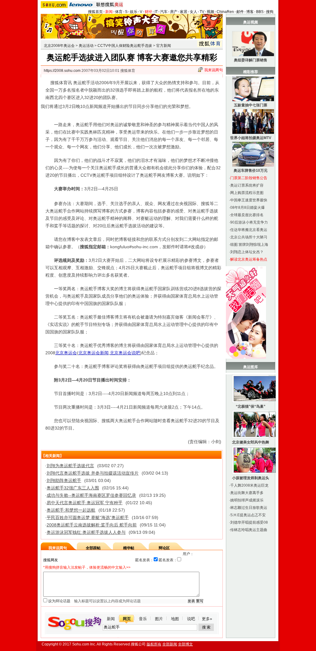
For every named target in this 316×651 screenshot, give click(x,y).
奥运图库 (250, 367)
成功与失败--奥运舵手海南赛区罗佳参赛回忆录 (91, 495)
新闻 (109, 12)
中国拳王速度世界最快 (248, 200)
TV (202, 12)
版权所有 (154, 644)
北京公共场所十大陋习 (248, 237)
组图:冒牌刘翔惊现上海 (249, 244)
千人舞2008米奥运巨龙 (249, 485)
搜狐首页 (95, 12)
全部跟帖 (93, 548)
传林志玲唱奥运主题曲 (248, 530)
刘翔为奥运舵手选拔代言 (70, 465)
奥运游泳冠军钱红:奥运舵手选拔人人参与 (86, 532)
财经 (148, 12)
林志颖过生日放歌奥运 (248, 507)
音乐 (143, 618)
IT (156, 12)
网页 (127, 618)
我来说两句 (213, 70)
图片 (159, 618)
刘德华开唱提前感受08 (249, 522)
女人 (193, 12)
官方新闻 (163, 45)
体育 (119, 12)
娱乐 (133, 12)
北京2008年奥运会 (59, 45)
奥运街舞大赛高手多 (247, 493)
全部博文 (185, 644)
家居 (183, 12)
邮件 (240, 12)
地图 (175, 618)
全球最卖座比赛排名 (247, 215)
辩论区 (164, 548)
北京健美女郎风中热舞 (250, 442)
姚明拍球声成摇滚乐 (247, 500)
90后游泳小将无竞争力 (249, 222)
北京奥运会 (66, 352)
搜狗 (269, 12)
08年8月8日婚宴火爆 (247, 207)
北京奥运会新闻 (93, 352)
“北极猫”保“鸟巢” (250, 406)
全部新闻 (169, 644)
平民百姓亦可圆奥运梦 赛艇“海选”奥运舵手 (88, 517)
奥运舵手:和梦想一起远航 (71, 510)
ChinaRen (225, 12)
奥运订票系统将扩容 (247, 185)
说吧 (191, 618)
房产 (173, 12)
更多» (207, 618)
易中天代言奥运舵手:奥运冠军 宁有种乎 (85, 502)
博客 (250, 12)
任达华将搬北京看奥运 (248, 230)
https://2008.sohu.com (62, 70)
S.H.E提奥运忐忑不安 (248, 515)
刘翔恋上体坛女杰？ (247, 252)
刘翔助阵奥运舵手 (64, 480)
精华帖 (128, 548)
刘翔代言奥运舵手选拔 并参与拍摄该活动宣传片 (93, 473)
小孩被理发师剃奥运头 (250, 478)
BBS (260, 12)
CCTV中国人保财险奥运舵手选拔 (125, 45)
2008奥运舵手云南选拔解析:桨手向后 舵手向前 (92, 524)
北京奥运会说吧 (125, 352)
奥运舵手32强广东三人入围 (73, 487)
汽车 (164, 12)
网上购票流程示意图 (247, 193)
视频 (210, 12)
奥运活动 (86, 45)
